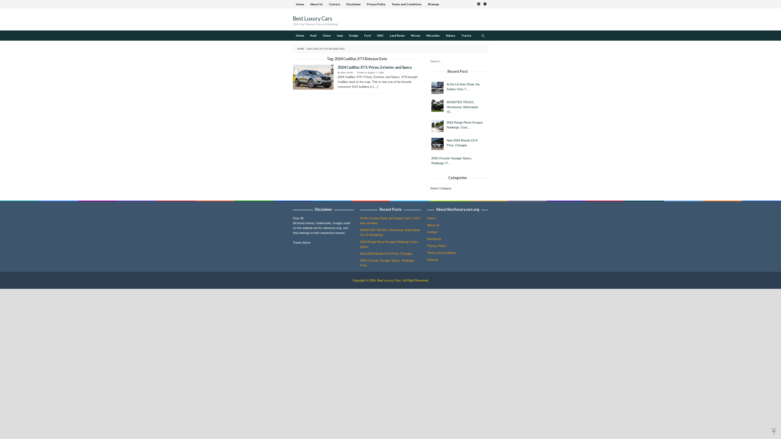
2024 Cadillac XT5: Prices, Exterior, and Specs (375, 67)
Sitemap (432, 259)
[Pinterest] (479, 4)
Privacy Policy (436, 245)
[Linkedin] (485, 4)
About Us (433, 225)
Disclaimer (434, 239)
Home (431, 218)
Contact (432, 232)
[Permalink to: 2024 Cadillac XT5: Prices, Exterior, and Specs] (313, 77)
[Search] (483, 35)
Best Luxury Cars (312, 18)
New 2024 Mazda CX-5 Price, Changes (386, 253)
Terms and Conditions (441, 252)
